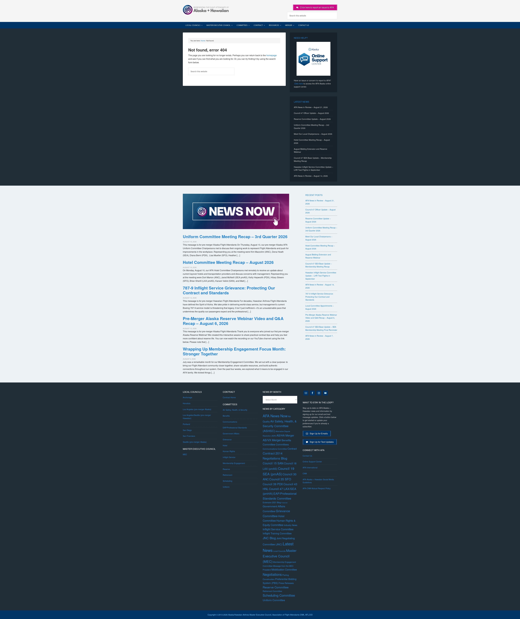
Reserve (226, 469)
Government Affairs (231, 433)
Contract (292, 448)
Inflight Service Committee (278, 529)
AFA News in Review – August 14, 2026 (311, 176)
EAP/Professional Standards (235, 427)
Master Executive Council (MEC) (279, 556)
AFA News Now (275, 415)
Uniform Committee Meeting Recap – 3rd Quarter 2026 (235, 236)
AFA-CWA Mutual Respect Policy (317, 488)
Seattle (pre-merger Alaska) (195, 442)
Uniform (226, 487)
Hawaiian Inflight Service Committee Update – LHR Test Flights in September (320, 275)
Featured (284, 503)
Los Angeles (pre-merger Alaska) (197, 409)
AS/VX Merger (272, 440)
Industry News (290, 525)
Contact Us (307, 455)
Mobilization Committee (284, 569)
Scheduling (227, 481)
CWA (305, 473)
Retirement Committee (272, 591)
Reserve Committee (276, 587)
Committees (282, 444)
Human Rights (229, 451)
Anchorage (187, 397)
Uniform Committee (274, 600)
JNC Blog (269, 538)
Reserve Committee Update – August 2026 (312, 119)
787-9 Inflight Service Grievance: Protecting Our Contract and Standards (229, 290)
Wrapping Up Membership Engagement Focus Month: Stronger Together (234, 351)
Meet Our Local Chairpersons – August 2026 (313, 134)
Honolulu (186, 403)
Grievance (227, 439)
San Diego (187, 430)
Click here (298, 83)
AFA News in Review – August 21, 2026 (311, 107)
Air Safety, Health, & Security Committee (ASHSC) (280, 426)
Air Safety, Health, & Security (235, 409)
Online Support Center (312, 461)
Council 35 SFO (280, 479)
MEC (185, 454)
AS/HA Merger (285, 435)
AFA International (310, 467)
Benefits (226, 415)
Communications (230, 421)
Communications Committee (275, 448)
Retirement (227, 475)
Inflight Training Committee (277, 533)
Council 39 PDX (273, 484)
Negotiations (272, 574)
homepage (271, 55)
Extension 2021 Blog (272, 502)
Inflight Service (229, 457)
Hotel (225, 445)
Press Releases (286, 583)
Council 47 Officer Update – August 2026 (311, 113)
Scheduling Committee (279, 595)
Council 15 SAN (273, 463)
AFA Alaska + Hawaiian (206, 9)
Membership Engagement (234, 463)
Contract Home (229, 397)
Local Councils (279, 551)
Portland (186, 424)
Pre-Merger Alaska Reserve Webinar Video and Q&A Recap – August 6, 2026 (233, 320)
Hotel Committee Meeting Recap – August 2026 (228, 262)
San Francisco (189, 436)
